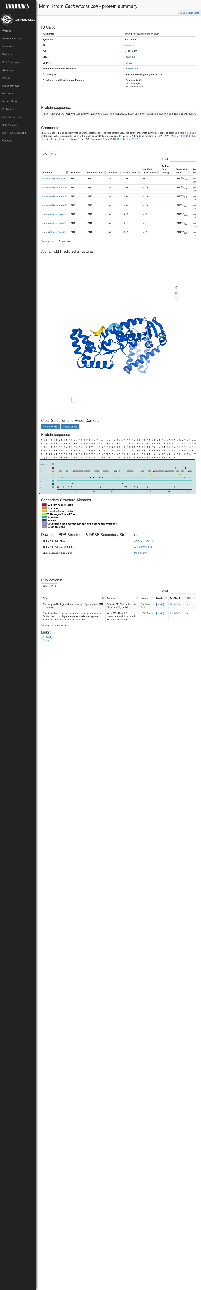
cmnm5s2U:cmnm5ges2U (55, 178)
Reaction (47, 172)
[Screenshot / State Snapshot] (176, 293)
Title (45, 598)
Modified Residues (11, 38)
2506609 (129, 45)
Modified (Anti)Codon (149, 171)
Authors (111, 598)
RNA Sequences (10, 62)
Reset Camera (70, 426)
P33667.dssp (141, 552)
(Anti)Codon (130, 172)
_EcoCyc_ (46, 640)
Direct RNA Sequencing (14, 132)
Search (8, 140)
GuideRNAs (8, 93)
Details (160, 598)
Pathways (7, 46)
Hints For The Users (12, 117)
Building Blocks (9, 101)
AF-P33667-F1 (132, 68)
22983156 (175, 604)
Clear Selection (50, 426)
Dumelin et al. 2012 (127, 139)
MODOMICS (17, 6)
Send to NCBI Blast (189, 12)
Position (113, 172)
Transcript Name (181, 171)
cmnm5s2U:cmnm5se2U (54, 187)
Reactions (7, 54)
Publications (8, 109)
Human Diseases (10, 85)
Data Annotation (10, 124)
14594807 (175, 613)
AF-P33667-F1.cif (143, 547)
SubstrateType (95, 172)
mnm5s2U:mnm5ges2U (54, 214)
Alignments (7, 69)
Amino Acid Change (166, 169)
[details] (160, 604)
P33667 (128, 62)
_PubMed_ (46, 637)
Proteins (6, 77)
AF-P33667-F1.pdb (144, 541)
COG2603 (130, 56)
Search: (165, 159)
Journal (145, 598)
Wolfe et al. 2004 (180, 135)
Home (8, 30)
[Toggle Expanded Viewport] (176, 298)
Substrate (76, 172)
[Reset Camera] (176, 287)
